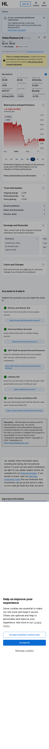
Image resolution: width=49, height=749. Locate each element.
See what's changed (17, 30)
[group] (24, 159)
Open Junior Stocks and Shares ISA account (24, 411)
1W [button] (11, 159)
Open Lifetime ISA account (24, 389)
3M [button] (22, 159)
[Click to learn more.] (45, 74)
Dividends (9, 239)
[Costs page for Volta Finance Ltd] (24, 268)
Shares (5, 11)
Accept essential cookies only (24, 634)
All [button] (43, 159)
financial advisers (29, 473)
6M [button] (27, 159)
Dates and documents (14, 210)
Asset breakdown (12, 206)
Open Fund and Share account (24, 342)
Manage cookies (24, 650)
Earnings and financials (16, 225)
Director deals (10, 214)
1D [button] (6, 159)
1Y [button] (33, 159)
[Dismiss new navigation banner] (44, 17)
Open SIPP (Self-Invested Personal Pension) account (23, 367)
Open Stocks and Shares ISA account (25, 320)
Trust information (13, 188)
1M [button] (17, 159)
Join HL (25, 4)
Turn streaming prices (34, 51)
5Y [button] (38, 159)
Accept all (24, 642)
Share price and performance (19, 105)
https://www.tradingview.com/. (16, 443)
